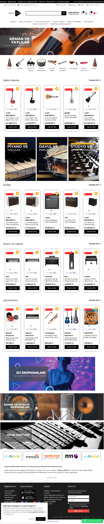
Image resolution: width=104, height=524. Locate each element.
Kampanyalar (62, 5)
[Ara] (63, 13)
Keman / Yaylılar (58, 22)
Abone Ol (79, 511)
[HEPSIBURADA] (52, 456)
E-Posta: (47, 493)
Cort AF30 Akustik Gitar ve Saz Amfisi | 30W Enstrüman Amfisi (12, 224)
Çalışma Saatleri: (50, 502)
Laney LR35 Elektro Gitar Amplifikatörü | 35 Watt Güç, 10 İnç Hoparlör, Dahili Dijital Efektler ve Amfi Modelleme (32, 221)
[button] (96, 13)
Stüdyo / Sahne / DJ (40, 24)
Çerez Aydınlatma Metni (36, 512)
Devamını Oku (52, 478)
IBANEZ (47, 113)
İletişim (82, 5)
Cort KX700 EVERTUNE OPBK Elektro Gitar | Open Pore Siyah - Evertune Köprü (71, 119)
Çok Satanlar (10, 300)
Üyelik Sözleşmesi (10, 502)
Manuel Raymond (10, 334)
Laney (27, 218)
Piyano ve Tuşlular (25, 22)
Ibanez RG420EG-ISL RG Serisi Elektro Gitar (51, 116)
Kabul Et (40, 519)
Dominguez (30, 333)
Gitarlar (13, 22)
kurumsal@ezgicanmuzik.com (28, 5)
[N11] (72, 456)
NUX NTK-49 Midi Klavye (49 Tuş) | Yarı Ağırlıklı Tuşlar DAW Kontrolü (12, 280)
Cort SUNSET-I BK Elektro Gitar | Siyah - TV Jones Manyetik (12, 119)
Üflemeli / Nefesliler (74, 22)
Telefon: (47, 491)
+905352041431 (11, 5)
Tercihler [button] (31, 519)
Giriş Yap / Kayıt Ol (93, 5)
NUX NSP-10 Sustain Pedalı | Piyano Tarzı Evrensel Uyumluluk (52, 280)
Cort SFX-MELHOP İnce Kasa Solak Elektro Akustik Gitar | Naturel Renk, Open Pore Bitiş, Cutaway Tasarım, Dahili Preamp (32, 119)
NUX (7, 276)
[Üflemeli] (52, 41)
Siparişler (73, 5)
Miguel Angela (90, 333)
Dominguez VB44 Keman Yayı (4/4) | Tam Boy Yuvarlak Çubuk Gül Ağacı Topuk (32, 336)
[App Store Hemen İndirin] (31, 497)
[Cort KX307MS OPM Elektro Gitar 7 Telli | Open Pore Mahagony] (91, 97)
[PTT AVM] (13, 456)
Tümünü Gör (94, 80)
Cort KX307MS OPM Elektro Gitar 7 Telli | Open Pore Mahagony (91, 119)
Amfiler (7, 184)
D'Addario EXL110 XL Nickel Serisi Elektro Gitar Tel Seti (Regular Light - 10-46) (71, 336)
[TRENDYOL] (32, 456)
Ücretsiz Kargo (10, 89)
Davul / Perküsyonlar (42, 22)
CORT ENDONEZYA (10, 114)
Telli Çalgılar (88, 22)
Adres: (46, 497)
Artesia (68, 276)
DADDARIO (69, 333)
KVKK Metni (8, 493)
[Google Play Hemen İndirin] (31, 492)
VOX (47, 218)
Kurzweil (28, 276)
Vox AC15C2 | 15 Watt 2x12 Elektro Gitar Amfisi (51, 221)
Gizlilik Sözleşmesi (10, 495)
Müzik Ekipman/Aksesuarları (60, 24)
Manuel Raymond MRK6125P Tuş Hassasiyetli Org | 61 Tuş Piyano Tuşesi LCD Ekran (13, 339)
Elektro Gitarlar (11, 80)
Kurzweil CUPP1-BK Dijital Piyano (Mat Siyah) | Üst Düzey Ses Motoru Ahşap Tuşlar (31, 280)
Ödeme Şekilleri (9, 491)
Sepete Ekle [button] (12, 127)
